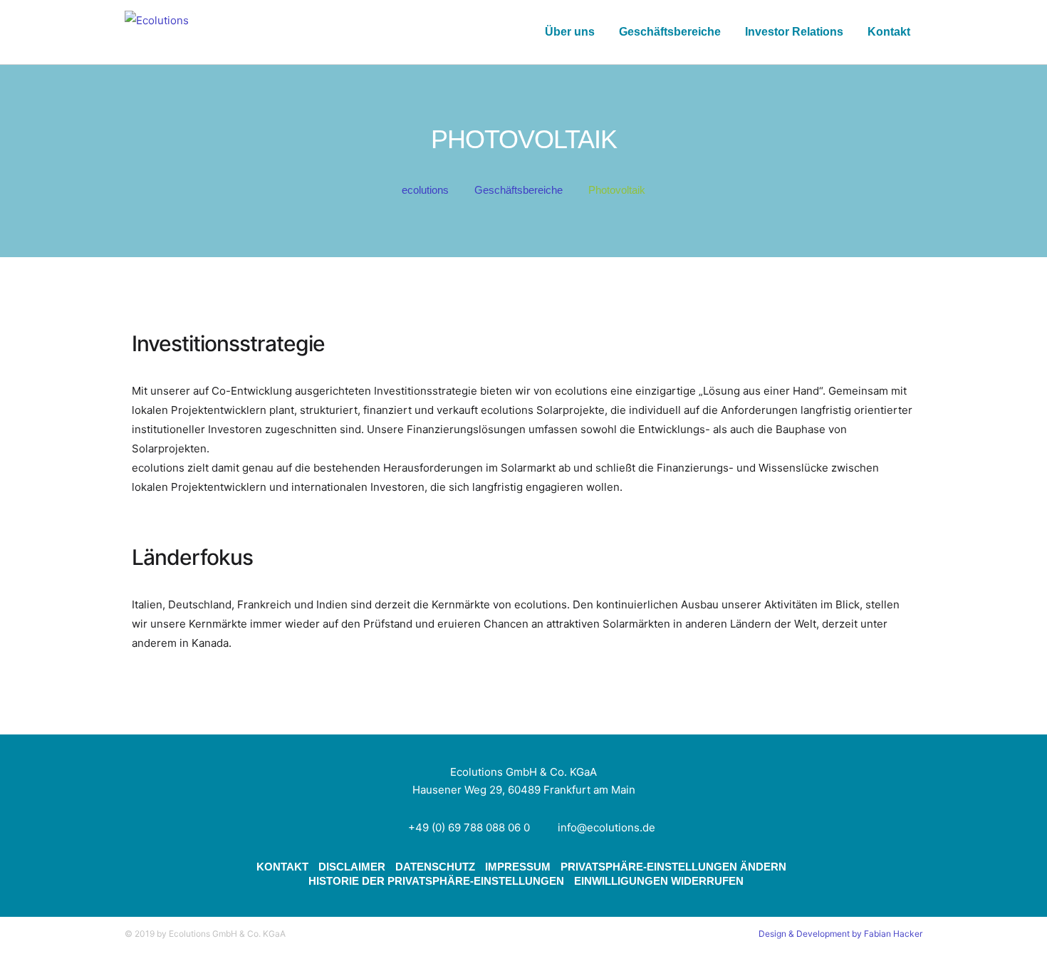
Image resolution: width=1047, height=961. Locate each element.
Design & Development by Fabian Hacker (840, 933)
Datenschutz (435, 867)
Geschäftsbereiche (670, 32)
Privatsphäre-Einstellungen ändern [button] (673, 867)
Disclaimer (351, 867)
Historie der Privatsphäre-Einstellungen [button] (436, 881)
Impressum (518, 867)
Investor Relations (794, 32)
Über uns (570, 32)
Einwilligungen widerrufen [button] (659, 881)
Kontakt (889, 32)
